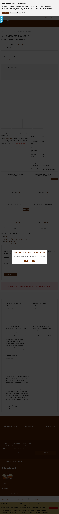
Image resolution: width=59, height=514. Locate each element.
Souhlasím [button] (5, 12)
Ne (34, 261)
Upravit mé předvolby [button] (15, 12)
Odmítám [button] (24, 12)
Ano (25, 261)
